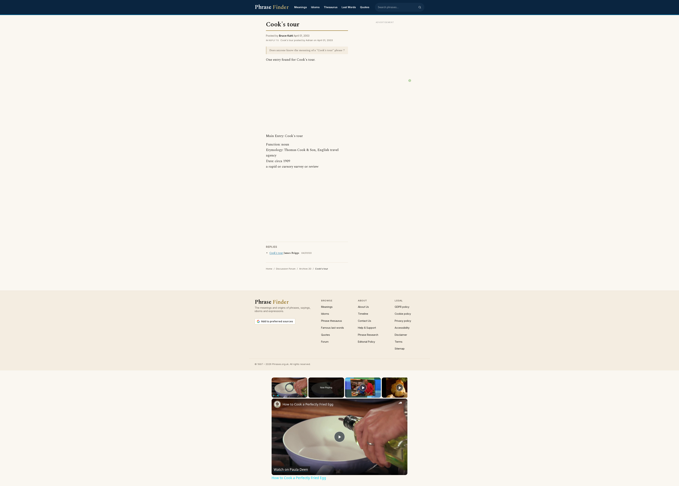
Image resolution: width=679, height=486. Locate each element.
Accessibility (402, 327)
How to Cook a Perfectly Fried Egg (308, 404)
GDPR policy (402, 306)
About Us (363, 306)
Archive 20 (305, 268)
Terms (398, 341)
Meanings (300, 7)
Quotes (364, 7)
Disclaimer (401, 334)
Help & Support (367, 327)
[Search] (419, 7)
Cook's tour (276, 253)
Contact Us (364, 320)
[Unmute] (278, 395)
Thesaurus (330, 7)
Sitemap (400, 348)
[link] (277, 404)
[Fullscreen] (305, 395)
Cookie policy (403, 313)
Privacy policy (403, 320)
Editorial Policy (366, 341)
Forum (325, 341)
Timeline (363, 313)
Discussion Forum (285, 268)
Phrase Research (368, 334)
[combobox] (397, 7)
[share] (400, 402)
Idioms (315, 7)
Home (269, 268)
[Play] (274, 395)
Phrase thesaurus (331, 320)
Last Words (349, 7)
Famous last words (332, 327)
